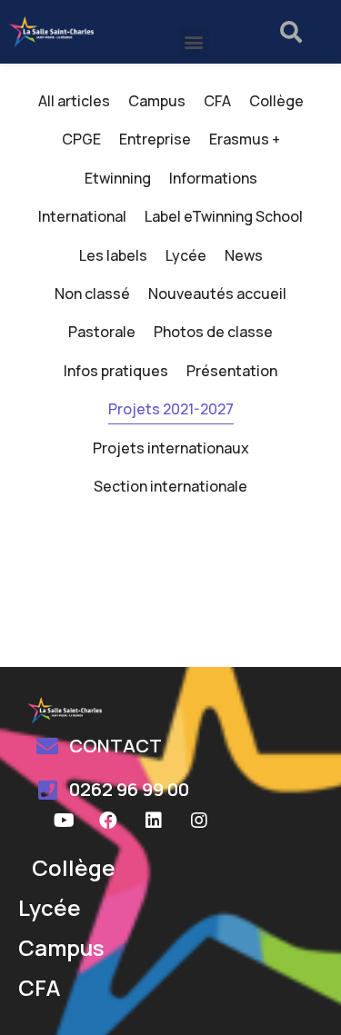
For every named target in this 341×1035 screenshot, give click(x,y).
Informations (213, 178)
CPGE (81, 139)
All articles (74, 101)
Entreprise (155, 139)
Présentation (231, 371)
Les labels (113, 255)
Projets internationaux (171, 448)
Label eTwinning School (224, 216)
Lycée (185, 255)
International (82, 216)
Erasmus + (244, 139)
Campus (157, 101)
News (244, 255)
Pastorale (101, 332)
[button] (194, 41)
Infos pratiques (116, 371)
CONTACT (115, 745)
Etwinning (118, 178)
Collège (276, 101)
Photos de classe (213, 332)
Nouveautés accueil (217, 294)
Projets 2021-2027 (171, 409)
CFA (217, 101)
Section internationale (170, 486)
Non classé (92, 294)
